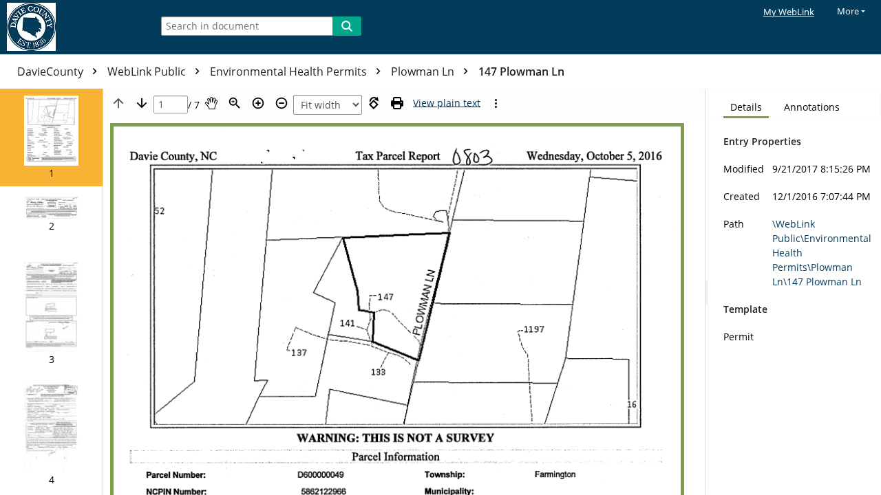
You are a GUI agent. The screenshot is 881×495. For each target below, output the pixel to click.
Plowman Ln (424, 71)
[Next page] (141, 103)
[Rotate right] (373, 103)
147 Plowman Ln (521, 71)
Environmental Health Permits (290, 71)
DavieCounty (51, 71)
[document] (795, 292)
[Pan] (211, 103)
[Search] (346, 26)
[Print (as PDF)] (397, 103)
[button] (51, 137)
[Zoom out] (281, 103)
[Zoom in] (258, 103)
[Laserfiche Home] (72, 27)
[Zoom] (234, 103)
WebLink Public (148, 71)
